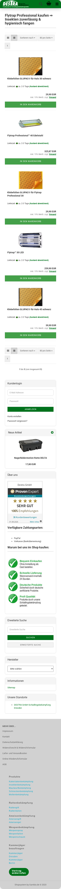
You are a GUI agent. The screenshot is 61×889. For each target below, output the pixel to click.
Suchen (30, 637)
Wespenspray (16, 830)
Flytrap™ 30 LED (15, 252)
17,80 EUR (30, 464)
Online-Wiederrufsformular (14, 759)
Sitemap (11, 687)
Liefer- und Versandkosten (14, 753)
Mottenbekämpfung (19, 794)
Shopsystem (20, 884)
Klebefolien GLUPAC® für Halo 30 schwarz (29, 78)
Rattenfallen (15, 811)
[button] (8, 38)
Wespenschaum (17, 837)
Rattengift (14, 807)
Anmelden (30, 409)
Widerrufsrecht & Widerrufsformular (18, 747)
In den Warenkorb (30, 104)
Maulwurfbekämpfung (20, 788)
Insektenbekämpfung (19, 785)
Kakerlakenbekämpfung (21, 781)
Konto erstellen (14, 416)
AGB (4, 764)
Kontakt (6, 736)
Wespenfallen (16, 834)
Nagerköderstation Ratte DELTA (30, 458)
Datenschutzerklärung (12, 742)
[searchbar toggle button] (41, 4)
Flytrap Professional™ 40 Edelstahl (25, 135)
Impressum (7, 731)
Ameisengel (15, 822)
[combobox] (27, 38)
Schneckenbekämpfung (21, 791)
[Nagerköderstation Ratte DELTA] (30, 445)
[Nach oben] (52, 884)
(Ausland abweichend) (39, 86)
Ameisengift (15, 819)
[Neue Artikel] (52, 433)
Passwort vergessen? (17, 421)
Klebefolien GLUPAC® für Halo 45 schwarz (29, 309)
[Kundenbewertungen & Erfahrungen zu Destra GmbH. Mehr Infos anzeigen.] (24, 502)
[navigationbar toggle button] (57, 4)
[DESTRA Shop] (14, 4)
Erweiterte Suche (30, 645)
